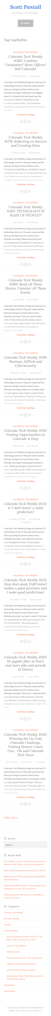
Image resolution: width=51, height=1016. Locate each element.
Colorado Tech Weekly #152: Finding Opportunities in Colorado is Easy (25, 434)
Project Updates (11, 930)
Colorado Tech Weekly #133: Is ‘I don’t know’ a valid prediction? (25, 508)
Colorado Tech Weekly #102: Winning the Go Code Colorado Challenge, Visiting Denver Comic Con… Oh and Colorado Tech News (25, 744)
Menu (27, 23)
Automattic (35, 1011)
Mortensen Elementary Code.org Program (24, 958)
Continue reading (32, 114)
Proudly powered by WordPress (25, 1008)
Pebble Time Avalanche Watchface (21, 964)
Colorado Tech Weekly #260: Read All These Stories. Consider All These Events (25, 286)
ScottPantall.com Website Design (21, 970)
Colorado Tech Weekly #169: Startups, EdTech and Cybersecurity (25, 361)
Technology (9, 985)
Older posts (11, 817)
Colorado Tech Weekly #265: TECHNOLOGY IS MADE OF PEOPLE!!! (25, 211)
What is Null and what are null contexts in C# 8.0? (25, 870)
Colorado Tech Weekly (25, 52)
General (7, 924)
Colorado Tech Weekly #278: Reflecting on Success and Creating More (25, 141)
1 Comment (25, 522)
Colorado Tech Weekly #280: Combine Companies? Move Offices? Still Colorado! (25, 62)
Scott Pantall (25, 7)
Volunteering (9, 991)
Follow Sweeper (13, 952)
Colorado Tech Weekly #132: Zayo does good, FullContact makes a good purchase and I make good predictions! (25, 586)
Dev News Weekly (11, 918)
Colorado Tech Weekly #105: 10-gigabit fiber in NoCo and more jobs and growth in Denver (25, 663)
